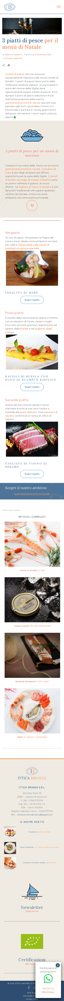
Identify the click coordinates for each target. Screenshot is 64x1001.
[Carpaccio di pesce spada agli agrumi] (10, 863)
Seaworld (17, 58)
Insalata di (39, 831)
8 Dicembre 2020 (43, 54)
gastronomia (7, 510)
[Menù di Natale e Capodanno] (32, 710)
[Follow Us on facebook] (28, 989)
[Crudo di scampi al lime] (32, 544)
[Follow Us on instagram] (35, 989)
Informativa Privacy (32, 996)
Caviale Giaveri (32, 626)
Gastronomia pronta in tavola (32, 493)
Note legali (32, 993)
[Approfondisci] (32, 204)
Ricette (9, 58)
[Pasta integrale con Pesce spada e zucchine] (10, 848)
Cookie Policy (32, 999)
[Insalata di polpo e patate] (10, 833)
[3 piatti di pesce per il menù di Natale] (32, 26)
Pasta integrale (39, 847)
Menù (32, 737)
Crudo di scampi (32, 570)
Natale (17, 510)
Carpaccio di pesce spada (39, 862)
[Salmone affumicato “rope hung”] (32, 655)
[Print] (10, 65)
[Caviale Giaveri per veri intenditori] (32, 599)
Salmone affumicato (32, 681)
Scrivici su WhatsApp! (48, 990)
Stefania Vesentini (13, 54)
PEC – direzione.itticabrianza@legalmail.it (32, 814)
